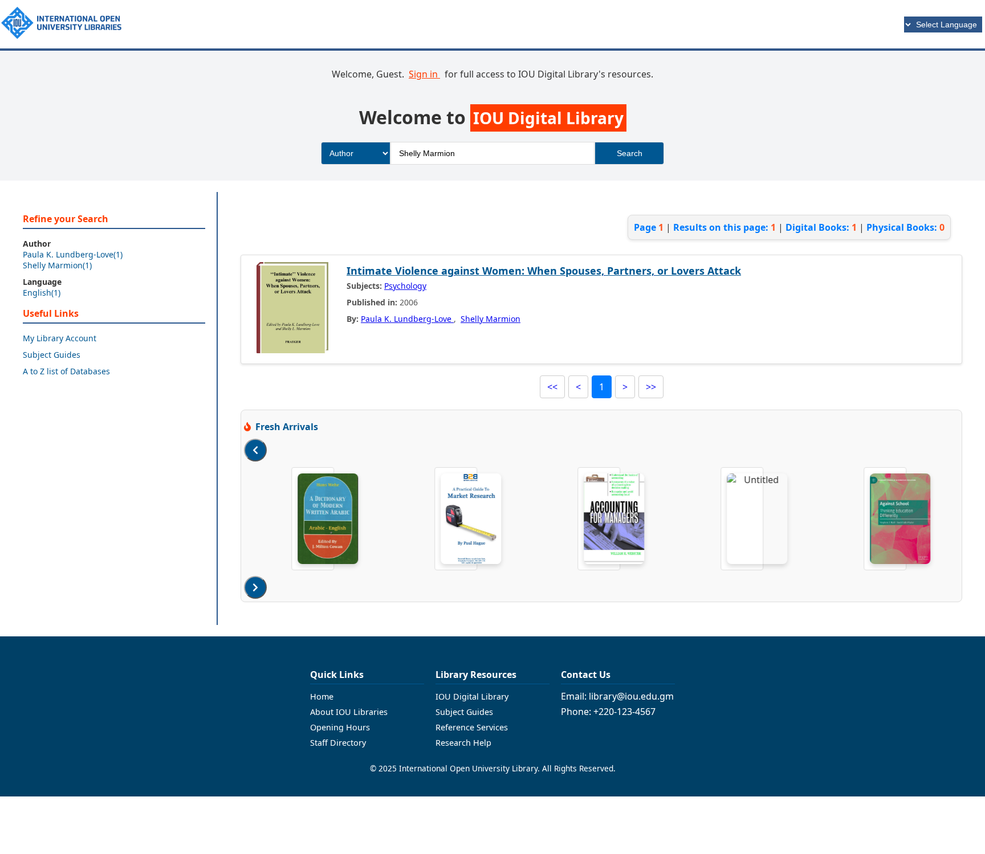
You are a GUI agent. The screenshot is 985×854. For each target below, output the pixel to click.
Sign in (424, 74)
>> (651, 387)
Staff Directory (338, 742)
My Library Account (59, 338)
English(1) (41, 292)
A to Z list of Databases (66, 371)
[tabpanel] (315, 518)
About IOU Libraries (349, 711)
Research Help (463, 742)
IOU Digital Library (471, 696)
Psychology (405, 285)
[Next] (255, 587)
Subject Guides (51, 354)
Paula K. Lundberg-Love (407, 318)
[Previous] (255, 450)
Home (321, 696)
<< (552, 387)
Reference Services (471, 727)
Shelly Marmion (490, 318)
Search (629, 153)
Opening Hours (340, 727)
